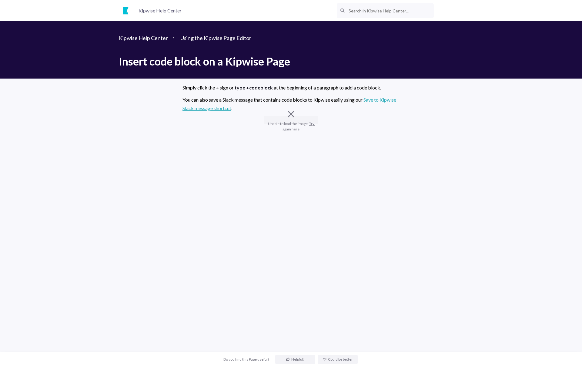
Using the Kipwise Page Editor (215, 38)
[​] (291, 132)
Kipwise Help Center (143, 38)
